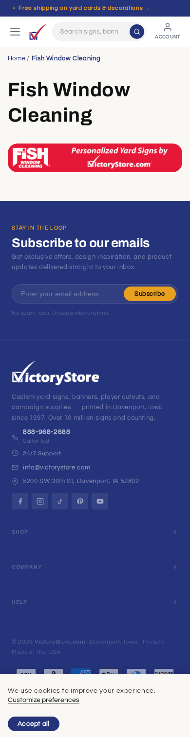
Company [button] (27, 567)
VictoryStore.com (60, 642)
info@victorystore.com (56, 467)
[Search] (137, 31)
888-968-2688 (47, 432)
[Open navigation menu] (15, 31)
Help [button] (20, 602)
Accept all (34, 723)
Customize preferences (43, 700)
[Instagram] (40, 501)
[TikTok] (60, 501)
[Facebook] (20, 501)
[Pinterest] (80, 501)
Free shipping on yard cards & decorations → (85, 8)
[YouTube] (100, 501)
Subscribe (149, 293)
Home (17, 58)
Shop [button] (20, 532)
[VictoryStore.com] (38, 31)
